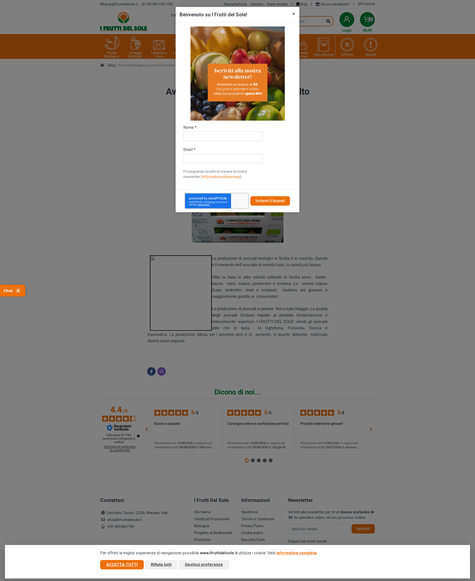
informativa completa (296, 553)
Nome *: (190, 127)
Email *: (189, 149)
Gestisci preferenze (204, 564)
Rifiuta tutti (161, 564)
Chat (8, 290)
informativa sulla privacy (221, 177)
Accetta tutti (122, 564)
